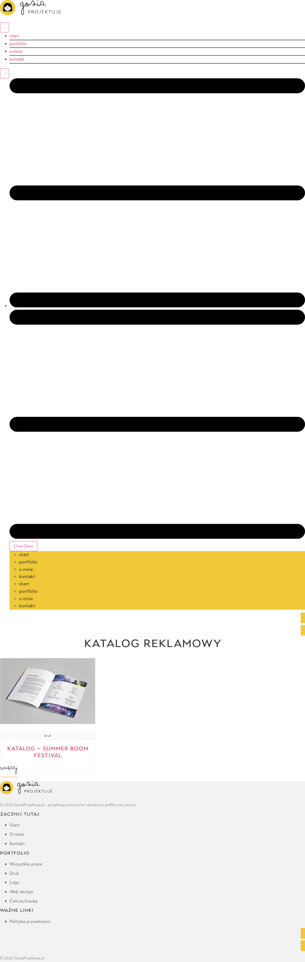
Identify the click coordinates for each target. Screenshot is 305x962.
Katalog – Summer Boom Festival (47, 751)
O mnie (26, 569)
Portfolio (28, 562)
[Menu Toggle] (4, 27)
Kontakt (27, 576)
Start (24, 555)
